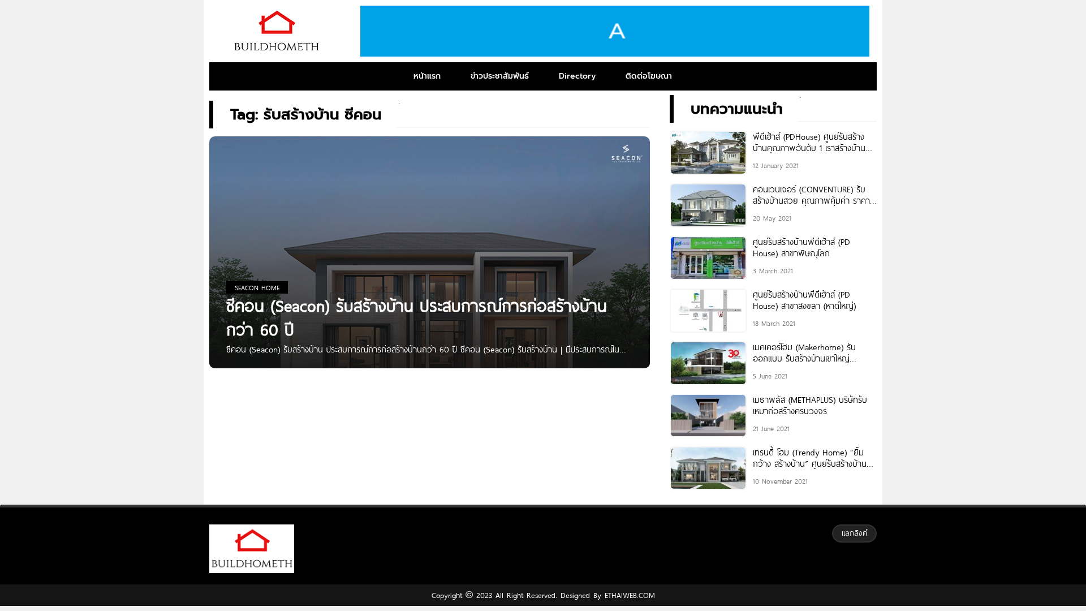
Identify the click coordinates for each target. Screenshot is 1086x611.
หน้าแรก (427, 76)
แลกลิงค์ (854, 533)
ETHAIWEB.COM (628, 595)
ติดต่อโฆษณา (649, 76)
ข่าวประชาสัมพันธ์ (500, 76)
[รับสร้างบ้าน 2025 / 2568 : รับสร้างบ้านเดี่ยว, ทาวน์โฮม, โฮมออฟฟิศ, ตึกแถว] (276, 31)
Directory (577, 76)
